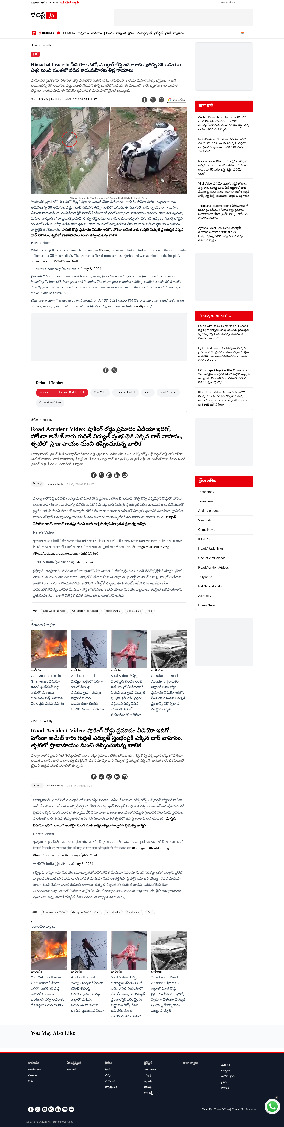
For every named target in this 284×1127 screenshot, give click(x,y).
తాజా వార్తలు (190, 1063)
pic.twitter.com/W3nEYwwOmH (54, 261)
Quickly (48, 33)
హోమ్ (34, 420)
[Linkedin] (117, 475)
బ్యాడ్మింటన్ (111, 1087)
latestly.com (141, 306)
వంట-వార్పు (150, 1070)
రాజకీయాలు (34, 1070)
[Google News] (65, 1109)
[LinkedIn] (58, 1109)
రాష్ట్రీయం (83, 33)
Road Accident (168, 392)
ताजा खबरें (206, 106)
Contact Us (238, 1110)
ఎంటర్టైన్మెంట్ (144, 33)
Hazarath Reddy (39, 100)
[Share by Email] (125, 475)
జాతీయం (96, 33)
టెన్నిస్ (108, 1076)
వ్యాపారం (178, 33)
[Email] (71, 1109)
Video (148, 392)
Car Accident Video (50, 403)
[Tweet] (114, 370)
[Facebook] (94, 475)
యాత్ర (147, 1076)
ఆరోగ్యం (148, 1087)
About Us (207, 1110)
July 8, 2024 (92, 269)
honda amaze (134, 611)
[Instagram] (51, 1109)
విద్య (30, 1082)
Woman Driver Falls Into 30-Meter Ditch (62, 392)
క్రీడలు (131, 33)
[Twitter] (101, 475)
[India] (242, 34)
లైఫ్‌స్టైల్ (158, 33)
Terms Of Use (222, 1110)
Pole (150, 611)
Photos (225, 1088)
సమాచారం (33, 1076)
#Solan (104, 250)
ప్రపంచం (109, 33)
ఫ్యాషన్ (148, 1082)
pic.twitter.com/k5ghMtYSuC (77, 554)
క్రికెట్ (107, 1070)
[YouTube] (44, 1109)
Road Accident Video (54, 611)
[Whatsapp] (109, 475)
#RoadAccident (44, 554)
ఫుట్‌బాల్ (110, 1082)
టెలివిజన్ (72, 1070)
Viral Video (100, 392)
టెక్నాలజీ (121, 33)
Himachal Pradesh (125, 392)
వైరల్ (168, 33)
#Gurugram (140, 547)
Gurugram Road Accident (85, 611)
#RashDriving (159, 547)
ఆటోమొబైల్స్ (228, 1077)
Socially (68, 33)
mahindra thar (113, 611)
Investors (251, 1110)
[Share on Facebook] (106, 370)
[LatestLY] (44, 18)
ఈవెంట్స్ (148, 1093)
